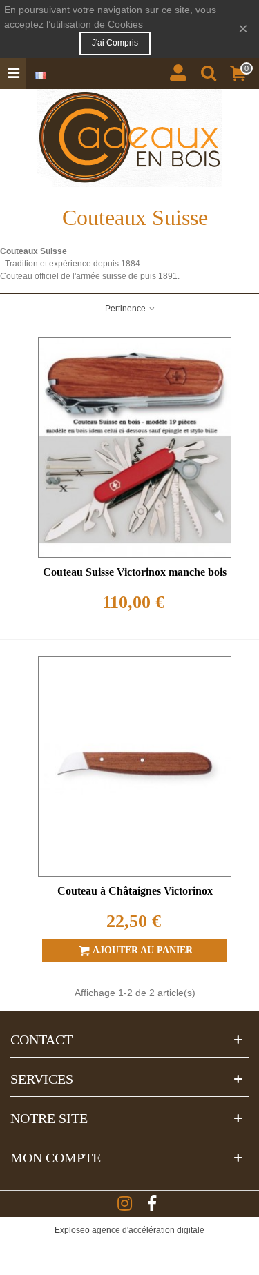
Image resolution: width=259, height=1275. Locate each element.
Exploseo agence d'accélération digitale (129, 1230)
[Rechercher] (208, 69)
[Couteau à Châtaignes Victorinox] (134, 766)
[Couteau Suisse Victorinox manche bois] (134, 447)
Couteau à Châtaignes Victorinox (135, 891)
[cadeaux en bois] (129, 138)
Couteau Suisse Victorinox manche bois (135, 572)
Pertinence (126, 308)
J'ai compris (115, 43)
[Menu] (13, 73)
